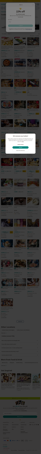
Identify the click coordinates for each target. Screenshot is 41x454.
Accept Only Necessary (20, 150)
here (23, 141)
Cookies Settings (20, 144)
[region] (21, 144)
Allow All (20, 147)
